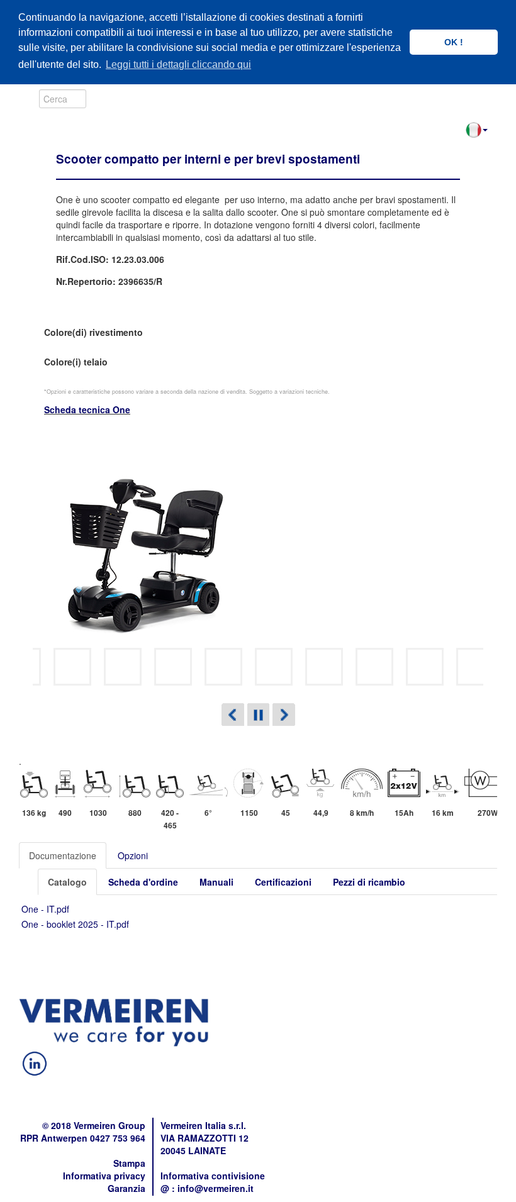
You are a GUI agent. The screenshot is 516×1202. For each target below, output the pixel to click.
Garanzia (126, 1188)
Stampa (129, 1163)
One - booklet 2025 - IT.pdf (75, 924)
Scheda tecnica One (87, 409)
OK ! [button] (453, 42)
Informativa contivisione (212, 1175)
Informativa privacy (104, 1175)
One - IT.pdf (45, 909)
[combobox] (62, 98)
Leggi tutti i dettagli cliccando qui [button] (178, 64)
